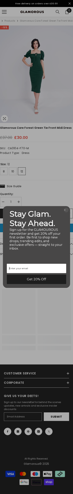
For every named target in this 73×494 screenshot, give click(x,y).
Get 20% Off (36, 279)
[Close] (66, 210)
